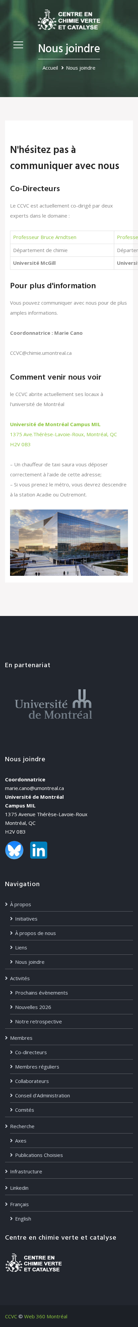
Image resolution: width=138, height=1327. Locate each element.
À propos (20, 904)
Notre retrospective (38, 1021)
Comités (24, 1109)
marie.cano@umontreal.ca (34, 788)
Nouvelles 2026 (33, 1007)
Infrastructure (26, 1171)
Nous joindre (30, 961)
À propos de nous (35, 933)
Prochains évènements (41, 992)
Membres (21, 1037)
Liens (21, 947)
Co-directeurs (31, 1052)
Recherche (22, 1126)
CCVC (11, 1316)
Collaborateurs (32, 1081)
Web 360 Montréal (45, 1316)
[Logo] (69, 19)
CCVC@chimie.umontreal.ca (41, 352)
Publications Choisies (39, 1155)
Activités (20, 978)
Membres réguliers (37, 1066)
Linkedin (19, 1187)
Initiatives (26, 918)
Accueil (50, 67)
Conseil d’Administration (42, 1095)
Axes (20, 1140)
